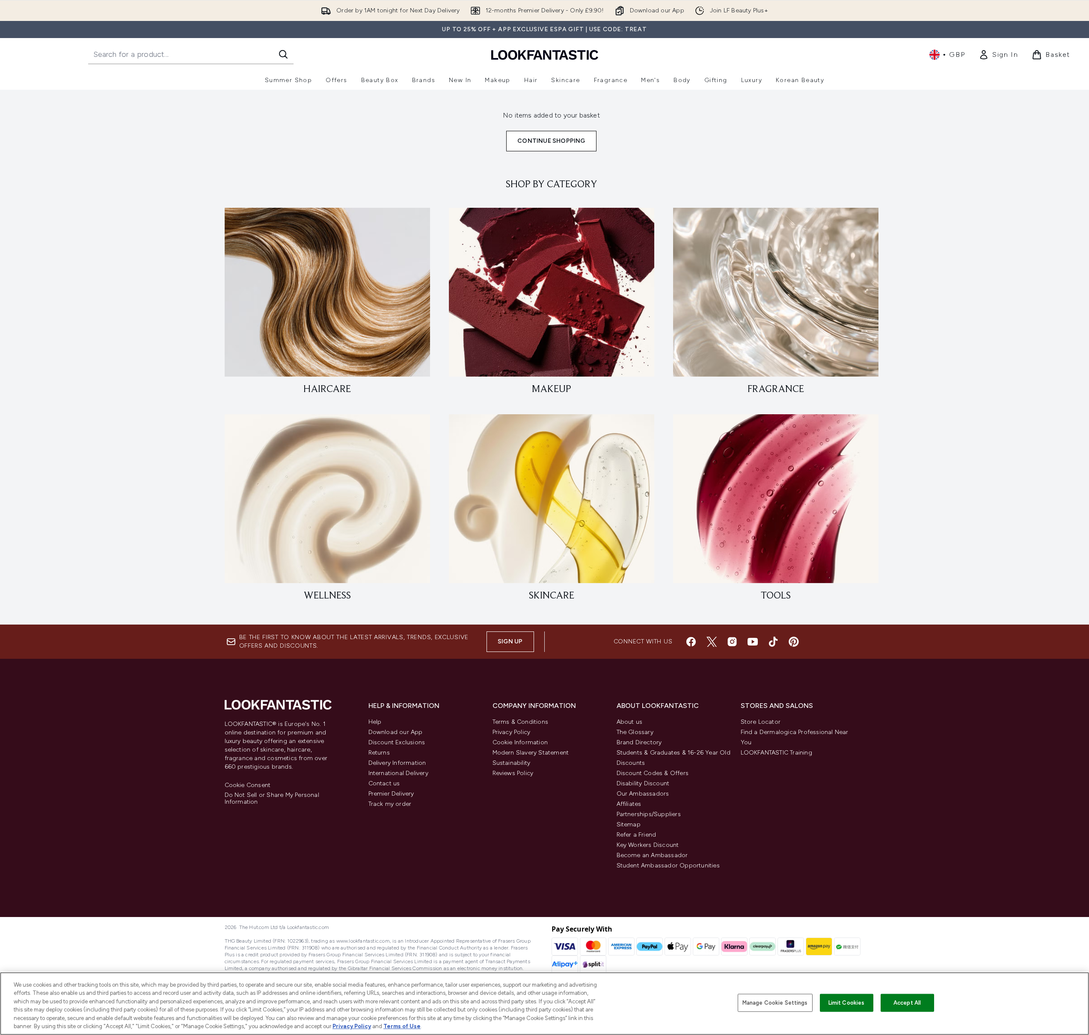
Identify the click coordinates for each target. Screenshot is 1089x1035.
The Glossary (635, 732)
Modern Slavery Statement (531, 752)
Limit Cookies (846, 1003)
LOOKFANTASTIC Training (776, 752)
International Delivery (398, 773)
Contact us (384, 783)
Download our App (395, 732)
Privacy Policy (512, 732)
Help (375, 721)
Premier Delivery (391, 793)
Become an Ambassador (652, 855)
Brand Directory (639, 742)
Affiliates (629, 804)
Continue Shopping (551, 140)
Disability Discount (643, 783)
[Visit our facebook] (691, 641)
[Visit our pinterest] (793, 641)
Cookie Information (520, 742)
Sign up (510, 641)
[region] (544, 1003)
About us (630, 721)
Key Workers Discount (648, 845)
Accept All (907, 1003)
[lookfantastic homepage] (544, 54)
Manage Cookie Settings (775, 1003)
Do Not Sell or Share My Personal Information (272, 798)
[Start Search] (283, 54)
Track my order (390, 804)
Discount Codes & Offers (653, 773)
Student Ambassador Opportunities (668, 865)
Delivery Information (397, 763)
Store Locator (761, 721)
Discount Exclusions (396, 742)
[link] (998, 54)
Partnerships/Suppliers (649, 814)
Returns (379, 752)
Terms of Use (402, 1026)
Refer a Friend (636, 834)
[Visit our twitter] (711, 641)
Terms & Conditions (521, 721)
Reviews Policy (513, 773)
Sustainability (512, 763)
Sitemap (629, 824)
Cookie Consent (248, 785)
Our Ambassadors (643, 793)
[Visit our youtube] (752, 641)
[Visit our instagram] (732, 641)
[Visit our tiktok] (773, 641)
